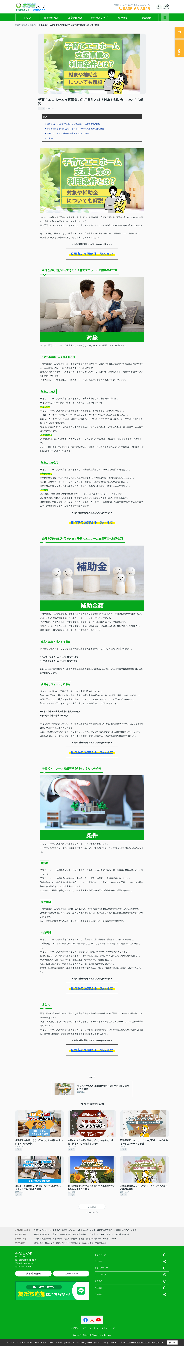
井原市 (65, 1230)
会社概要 (123, 17)
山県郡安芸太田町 (121, 1230)
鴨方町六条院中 (80, 1234)
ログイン (159, 8)
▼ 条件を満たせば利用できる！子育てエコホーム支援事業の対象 (72, 124)
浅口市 (44, 1230)
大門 (63, 1243)
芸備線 (89, 1239)
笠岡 (36, 1234)
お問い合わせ (35, 1273)
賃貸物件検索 (75, 17)
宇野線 (113, 1239)
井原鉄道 (47, 1239)
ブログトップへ (92, 1212)
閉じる (172, 1342)
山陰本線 (97, 1239)
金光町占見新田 (104, 1234)
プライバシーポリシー (91, 1328)
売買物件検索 (51, 17)
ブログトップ (100, 1275)
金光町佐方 (117, 1234)
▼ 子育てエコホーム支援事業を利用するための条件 (67, 133)
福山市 (72, 1230)
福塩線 (67, 1239)
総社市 (93, 1230)
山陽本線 (38, 1239)
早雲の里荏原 (100, 1243)
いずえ (90, 1243)
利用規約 (75, 1328)
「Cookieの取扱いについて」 (137, 1343)
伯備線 (82, 1239)
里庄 (47, 1243)
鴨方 (41, 1243)
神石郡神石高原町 (104, 1230)
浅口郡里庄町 (54, 1230)
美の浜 (126, 1234)
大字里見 (55, 1234)
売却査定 (147, 17)
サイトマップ (109, 1328)
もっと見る (92, 1207)
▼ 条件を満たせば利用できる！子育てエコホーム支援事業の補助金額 (74, 129)
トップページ (100, 1255)
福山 (84, 1243)
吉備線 (74, 1239)
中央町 (63, 1234)
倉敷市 (134, 1230)
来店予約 (98, 1281)
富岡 (69, 1234)
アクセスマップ (99, 17)
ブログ (41, 109)
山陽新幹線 (58, 1239)
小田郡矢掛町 (82, 1230)
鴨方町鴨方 (45, 1234)
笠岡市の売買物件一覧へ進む (92, 254)
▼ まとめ (49, 138)
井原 (58, 1243)
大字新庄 (92, 1234)
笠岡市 (37, 1230)
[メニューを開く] (164, 17)
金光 (52, 1243)
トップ (27, 17)
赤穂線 (106, 1239)
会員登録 (98, 1294)
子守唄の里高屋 (73, 1243)
